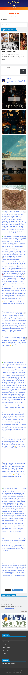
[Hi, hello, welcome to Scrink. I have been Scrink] (14, 273)
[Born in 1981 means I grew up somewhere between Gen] (14, 248)
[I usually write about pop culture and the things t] (14, 424)
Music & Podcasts (6, 647)
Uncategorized (6, 656)
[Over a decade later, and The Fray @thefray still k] (14, 550)
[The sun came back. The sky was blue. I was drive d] (14, 449)
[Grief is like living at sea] (14, 41)
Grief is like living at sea (9, 52)
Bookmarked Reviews (7, 639)
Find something (6, 67)
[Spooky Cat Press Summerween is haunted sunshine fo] (14, 197)
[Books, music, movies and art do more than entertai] (14, 172)
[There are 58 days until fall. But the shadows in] (14, 122)
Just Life (4, 48)
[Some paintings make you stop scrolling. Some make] (14, 147)
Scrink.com (14, 13)
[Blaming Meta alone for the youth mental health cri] (14, 399)
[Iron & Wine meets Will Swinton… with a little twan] (14, 575)
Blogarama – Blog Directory (8, 663)
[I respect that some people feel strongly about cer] (14, 525)
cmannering (6, 54)
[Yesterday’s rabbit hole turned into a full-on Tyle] (14, 323)
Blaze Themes (18, 672)
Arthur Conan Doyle (9, 608)
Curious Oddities (6, 642)
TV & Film (5, 653)
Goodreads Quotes (24, 611)
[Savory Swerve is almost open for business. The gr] (14, 97)
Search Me (22, 71)
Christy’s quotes (5, 600)
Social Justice (5, 650)
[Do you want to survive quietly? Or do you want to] (14, 500)
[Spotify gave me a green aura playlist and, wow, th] (14, 349)
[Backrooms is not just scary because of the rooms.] (14, 223)
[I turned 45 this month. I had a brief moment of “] (14, 374)
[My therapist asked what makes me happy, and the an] (14, 298)
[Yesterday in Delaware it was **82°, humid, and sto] (14, 474)
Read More (4, 62)
